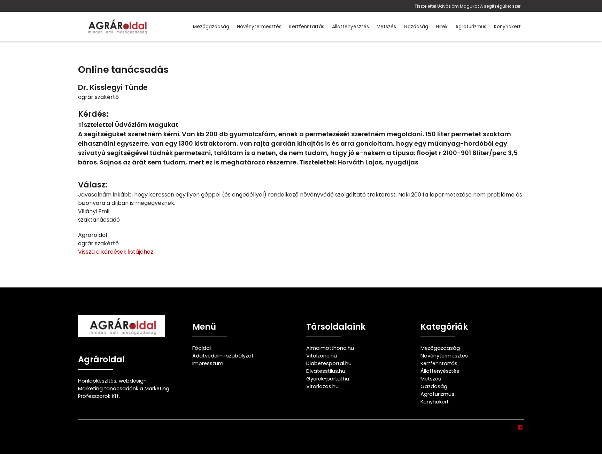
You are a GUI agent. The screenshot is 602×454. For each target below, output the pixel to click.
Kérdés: (93, 114)
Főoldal (201, 348)
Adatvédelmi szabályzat (223, 355)
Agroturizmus (470, 26)
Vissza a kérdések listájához (115, 252)
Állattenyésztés (350, 26)
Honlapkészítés (97, 380)
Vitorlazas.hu (322, 386)
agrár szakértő (98, 97)
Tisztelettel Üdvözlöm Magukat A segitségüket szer (467, 6)
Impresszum (207, 363)
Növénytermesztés (259, 26)
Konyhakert (507, 26)
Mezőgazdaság (211, 26)
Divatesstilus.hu (325, 371)
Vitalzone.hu (321, 355)
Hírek (442, 26)
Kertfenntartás (306, 26)
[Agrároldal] (116, 26)
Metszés (386, 26)
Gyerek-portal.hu (327, 378)
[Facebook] (520, 427)
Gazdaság (416, 26)
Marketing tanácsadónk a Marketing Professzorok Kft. (123, 392)
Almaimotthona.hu (330, 348)
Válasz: (92, 184)
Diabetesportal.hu (329, 363)
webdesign (133, 380)
